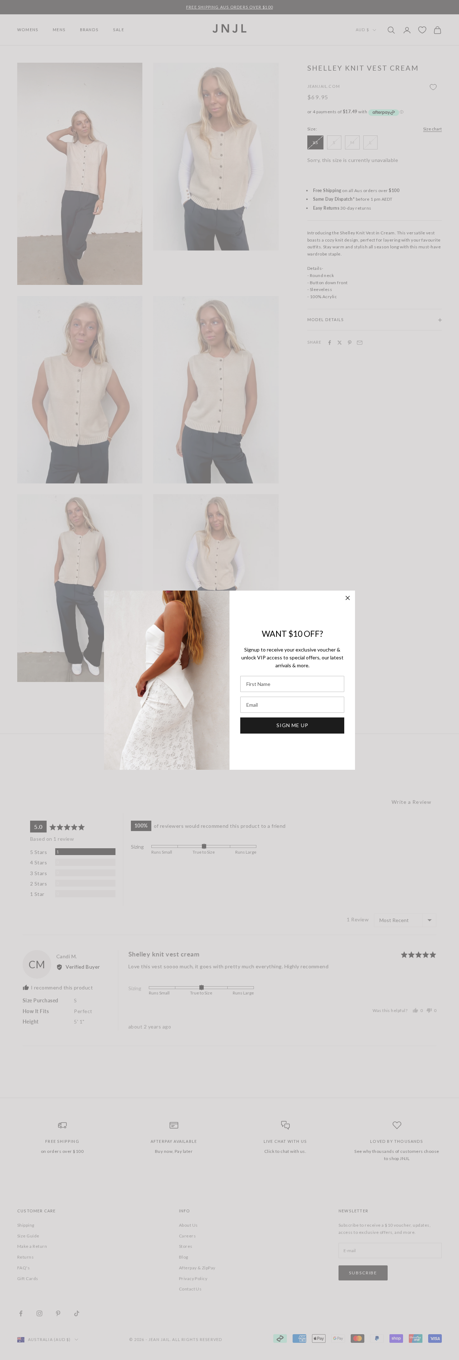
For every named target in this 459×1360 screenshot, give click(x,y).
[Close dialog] (347, 597)
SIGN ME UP (292, 725)
